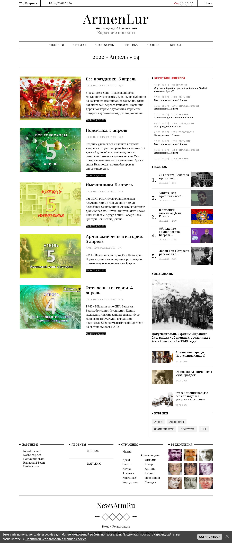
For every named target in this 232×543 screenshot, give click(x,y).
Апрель (119, 56)
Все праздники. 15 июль (167, 126)
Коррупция (129, 482)
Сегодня (91, 85)
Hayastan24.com (33, 462)
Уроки (158, 421)
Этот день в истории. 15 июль (170, 100)
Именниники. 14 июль (166, 152)
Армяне (91, 247)
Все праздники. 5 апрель (111, 79)
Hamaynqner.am (32, 459)
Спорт (126, 464)
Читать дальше (96, 120)
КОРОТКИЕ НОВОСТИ (169, 78)
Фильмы (149, 460)
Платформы (105, 45)
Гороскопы (186, 132)
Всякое (154, 45)
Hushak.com (30, 466)
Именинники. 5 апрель (109, 185)
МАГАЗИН (94, 463)
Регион (80, 45)
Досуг (125, 460)
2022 (98, 56)
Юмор (148, 464)
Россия (182, 85)
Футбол (175, 45)
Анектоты (187, 429)
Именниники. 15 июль (166, 108)
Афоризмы (176, 421)
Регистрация (121, 526)
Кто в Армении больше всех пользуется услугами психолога (192, 396)
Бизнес (148, 473)
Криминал (128, 477)
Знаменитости (189, 105)
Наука (126, 468)
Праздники (186, 123)
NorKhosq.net (31, 455)
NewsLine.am (30, 451)
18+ (204, 429)
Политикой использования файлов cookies (55, 539)
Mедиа (126, 451)
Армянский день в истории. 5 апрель (114, 239)
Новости (57, 45)
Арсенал (127, 473)
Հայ (176, 3)
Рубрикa (131, 45)
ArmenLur (116, 18)
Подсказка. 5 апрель (106, 130)
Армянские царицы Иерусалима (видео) (190, 354)
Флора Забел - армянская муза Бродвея (194, 373)
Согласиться (209, 536)
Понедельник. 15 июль (167, 135)
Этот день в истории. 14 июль (170, 144)
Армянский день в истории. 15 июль (174, 117)
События (185, 97)
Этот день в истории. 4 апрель (109, 290)
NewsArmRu (116, 505)
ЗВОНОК (93, 451)
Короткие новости (116, 32)
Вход (105, 526)
